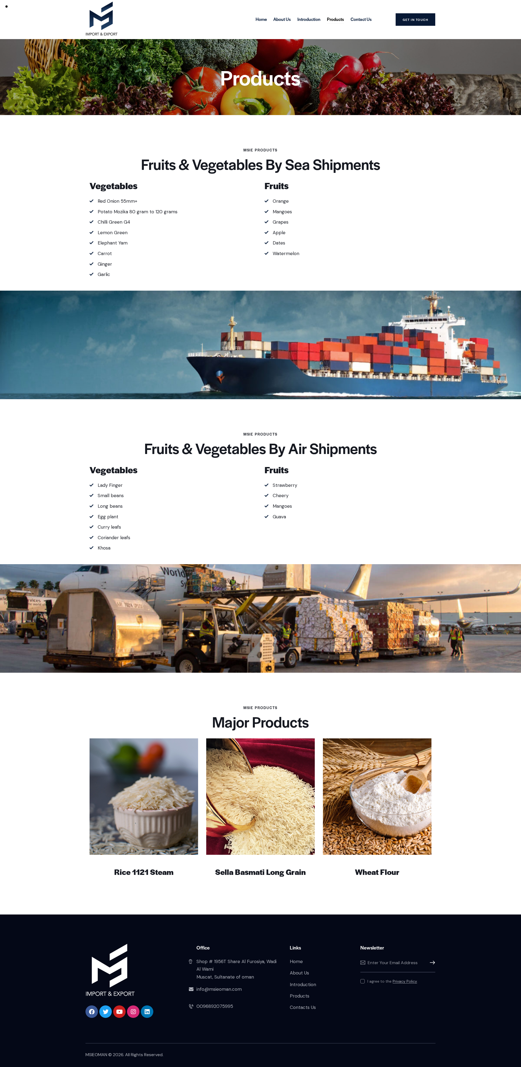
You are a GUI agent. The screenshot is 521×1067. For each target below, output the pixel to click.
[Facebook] (91, 1011)
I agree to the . (392, 981)
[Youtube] (119, 1011)
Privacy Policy (405, 981)
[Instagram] (133, 1011)
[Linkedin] (147, 1011)
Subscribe (431, 962)
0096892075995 (214, 1006)
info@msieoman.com (219, 989)
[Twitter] (105, 1011)
